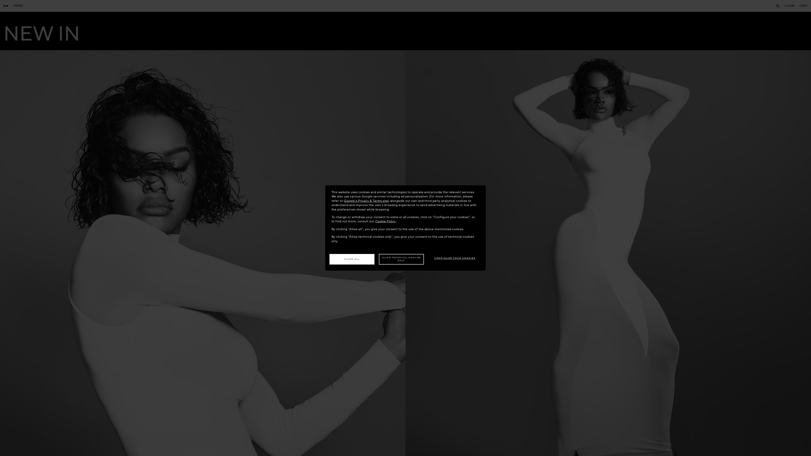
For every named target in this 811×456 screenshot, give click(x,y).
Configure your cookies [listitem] (454, 258)
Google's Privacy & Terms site (366, 201)
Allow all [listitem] (351, 259)
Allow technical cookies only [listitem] (401, 259)
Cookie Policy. (385, 221)
